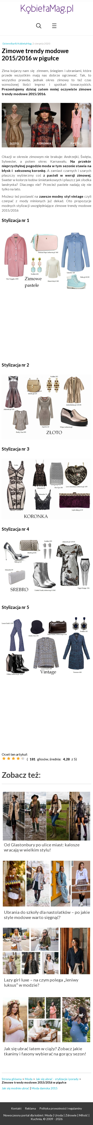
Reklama (30, 1108)
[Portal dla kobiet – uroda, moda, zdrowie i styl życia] (46, 9)
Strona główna (12, 1079)
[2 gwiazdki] (8, 758)
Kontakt (16, 1108)
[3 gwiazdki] (13, 758)
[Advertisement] (46, 326)
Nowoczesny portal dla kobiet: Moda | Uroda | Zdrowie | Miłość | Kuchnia (46, 1117)
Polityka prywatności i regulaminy (61, 1108)
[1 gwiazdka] (4, 758)
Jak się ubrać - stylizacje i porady (57, 1079)
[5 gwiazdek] (23, 758)
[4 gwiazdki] (18, 758)
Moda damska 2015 (45, 1088)
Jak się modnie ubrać (15, 1088)
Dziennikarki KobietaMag (17, 43)
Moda (28, 1079)
